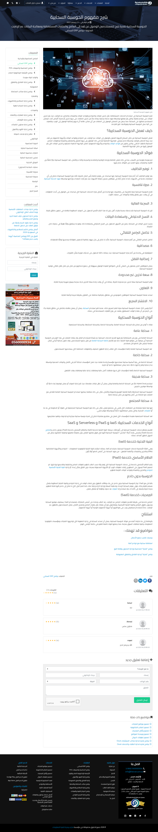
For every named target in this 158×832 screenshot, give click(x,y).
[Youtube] (130, 816)
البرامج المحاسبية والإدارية (28, 58)
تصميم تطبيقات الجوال (141, 737)
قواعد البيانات (115, 143)
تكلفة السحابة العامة (100, 340)
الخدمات (89, 3)
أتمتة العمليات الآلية (45, 788)
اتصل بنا (112, 798)
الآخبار (113, 773)
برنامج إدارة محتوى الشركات (22, 124)
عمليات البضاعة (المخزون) (28, 167)
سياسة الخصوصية (109, 791)
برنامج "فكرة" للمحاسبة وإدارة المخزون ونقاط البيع (133, 548)
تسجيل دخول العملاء (33, 3)
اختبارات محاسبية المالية (29, 153)
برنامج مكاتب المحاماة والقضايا (80, 784)
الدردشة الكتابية (22, 766)
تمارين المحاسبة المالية (29, 157)
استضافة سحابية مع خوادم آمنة (140, 543)
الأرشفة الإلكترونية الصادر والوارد (79, 773)
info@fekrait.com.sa (134, 772)
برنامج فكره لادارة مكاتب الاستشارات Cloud (133, 740)
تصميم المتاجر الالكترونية (140, 727)
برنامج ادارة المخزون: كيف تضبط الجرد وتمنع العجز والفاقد (23, 217)
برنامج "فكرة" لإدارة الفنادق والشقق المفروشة (134, 554)
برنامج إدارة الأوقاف (25, 119)
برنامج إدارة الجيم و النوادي (81, 795)
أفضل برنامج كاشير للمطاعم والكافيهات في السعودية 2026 (23, 231)
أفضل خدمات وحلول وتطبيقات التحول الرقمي (42, 796)
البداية (107, 3)
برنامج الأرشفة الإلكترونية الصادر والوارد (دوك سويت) (23, 75)
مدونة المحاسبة (32, 176)
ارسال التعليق (142, 700)
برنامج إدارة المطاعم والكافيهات (21, 101)
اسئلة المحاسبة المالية (29, 148)
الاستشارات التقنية (46, 791)
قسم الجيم (34, 191)
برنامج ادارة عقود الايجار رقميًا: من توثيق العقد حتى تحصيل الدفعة (25, 224)
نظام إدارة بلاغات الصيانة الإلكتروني (26, 136)
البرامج (48, 430)
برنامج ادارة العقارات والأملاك (80, 798)
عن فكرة (112, 766)
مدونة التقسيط (32, 172)
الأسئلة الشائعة (22, 773)
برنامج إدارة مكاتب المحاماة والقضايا (24, 94)
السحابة (86, 308)
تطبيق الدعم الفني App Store (17, 781)
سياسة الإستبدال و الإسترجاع (105, 795)
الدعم (80, 3)
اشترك (34, 275)
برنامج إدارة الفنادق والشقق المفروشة (24, 84)
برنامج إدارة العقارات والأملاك (22, 115)
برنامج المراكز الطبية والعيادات (80, 791)
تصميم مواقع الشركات (141, 724)
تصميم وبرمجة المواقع (140, 734)
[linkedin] (135, 816)
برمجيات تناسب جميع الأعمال (141, 537)
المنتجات (100, 3)
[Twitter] (140, 816)
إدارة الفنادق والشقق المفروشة (79, 781)
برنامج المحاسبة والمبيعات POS (21, 68)
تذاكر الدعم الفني (21, 770)
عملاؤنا (70, 3)
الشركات (147, 410)
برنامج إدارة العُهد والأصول (23, 129)
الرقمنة (35, 181)
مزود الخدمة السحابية (52, 178)
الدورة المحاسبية (31, 143)
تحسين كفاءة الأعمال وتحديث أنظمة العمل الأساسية (42, 801)
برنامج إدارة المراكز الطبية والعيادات (25, 108)
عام (36, 186)
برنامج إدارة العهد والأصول (81, 777)
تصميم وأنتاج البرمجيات (141, 730)
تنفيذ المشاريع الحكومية (44, 781)
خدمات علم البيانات (46, 806)
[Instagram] (125, 816)
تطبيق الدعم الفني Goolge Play (17, 777)
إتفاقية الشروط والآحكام (107, 777)
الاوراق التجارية (32, 162)
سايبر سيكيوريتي (47, 809)
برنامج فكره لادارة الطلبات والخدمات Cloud (133, 744)
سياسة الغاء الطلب (109, 788)
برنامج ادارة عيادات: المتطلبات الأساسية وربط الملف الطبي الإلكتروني (23, 211)
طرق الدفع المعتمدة (108, 784)
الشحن (113, 781)
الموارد (62, 3)
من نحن (53, 3)
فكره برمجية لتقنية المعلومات (63, 827)
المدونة (112, 770)
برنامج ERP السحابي (50, 576)
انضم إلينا (24, 790)
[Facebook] (145, 816)
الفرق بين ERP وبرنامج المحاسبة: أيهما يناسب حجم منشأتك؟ (23, 237)
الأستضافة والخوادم (45, 784)
